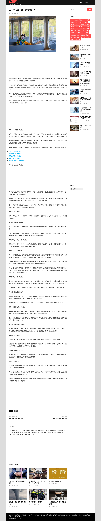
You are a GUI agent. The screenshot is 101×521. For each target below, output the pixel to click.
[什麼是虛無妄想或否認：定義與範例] (74, 71)
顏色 (72, 39)
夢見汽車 (77, 24)
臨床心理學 (83, 35)
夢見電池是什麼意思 (15, 154)
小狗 (84, 26)
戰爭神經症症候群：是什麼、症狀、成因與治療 (85, 81)
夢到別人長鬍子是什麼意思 (17, 160)
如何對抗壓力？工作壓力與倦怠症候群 (85, 99)
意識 (72, 30)
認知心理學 (79, 37)
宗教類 (80, 26)
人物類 (15, 411)
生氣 (87, 33)
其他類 (72, 22)
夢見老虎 (87, 24)
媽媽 (76, 26)
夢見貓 (72, 26)
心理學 (86, 2)
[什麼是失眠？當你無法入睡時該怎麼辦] (74, 108)
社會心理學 (73, 35)
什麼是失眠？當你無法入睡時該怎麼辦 (85, 109)
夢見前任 (85, 22)
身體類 (84, 37)
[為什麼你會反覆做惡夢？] (74, 90)
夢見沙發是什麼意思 (15, 158)
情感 (84, 28)
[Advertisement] (38, 65)
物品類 (83, 33)
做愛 (88, 20)
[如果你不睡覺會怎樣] (74, 126)
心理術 (19, 518)
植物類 (83, 30)
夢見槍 (72, 24)
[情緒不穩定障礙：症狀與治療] (74, 46)
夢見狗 (82, 24)
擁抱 (79, 30)
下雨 (72, 20)
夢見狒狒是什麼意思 (15, 151)
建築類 (72, 28)
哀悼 (81, 22)
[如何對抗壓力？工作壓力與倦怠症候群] (74, 98)
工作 (88, 26)
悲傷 (81, 28)
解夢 (81, 2)
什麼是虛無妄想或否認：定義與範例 (85, 72)
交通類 (76, 20)
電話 (89, 37)
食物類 (76, 39)
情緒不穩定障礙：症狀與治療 (85, 46)
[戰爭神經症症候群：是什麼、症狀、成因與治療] (74, 80)
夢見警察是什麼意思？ (36, 502)
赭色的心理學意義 (55, 481)
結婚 (78, 35)
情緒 (88, 28)
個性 (84, 20)
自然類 (88, 35)
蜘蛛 (75, 37)
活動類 (72, 33)
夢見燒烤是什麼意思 (15, 156)
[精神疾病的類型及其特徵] (74, 117)
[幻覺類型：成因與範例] (74, 63)
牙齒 (79, 33)
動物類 (77, 22)
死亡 (87, 30)
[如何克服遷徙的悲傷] (74, 54)
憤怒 (76, 30)
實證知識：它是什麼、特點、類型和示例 (37, 482)
